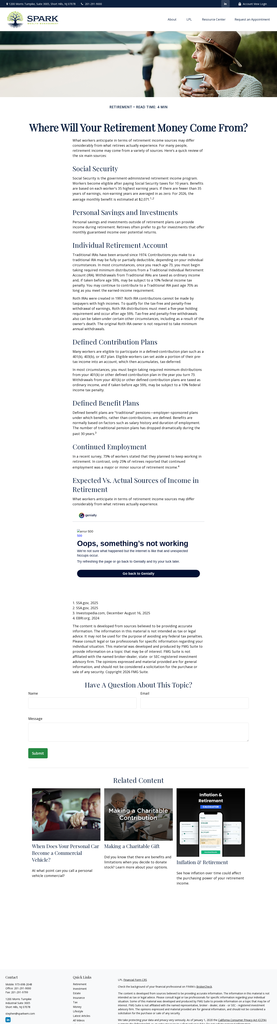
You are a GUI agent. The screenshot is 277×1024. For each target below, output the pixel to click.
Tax (75, 1002)
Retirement (79, 984)
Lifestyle (78, 1011)
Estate (77, 993)
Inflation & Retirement (202, 862)
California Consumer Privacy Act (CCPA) (242, 1020)
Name (33, 693)
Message (35, 718)
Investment (80, 988)
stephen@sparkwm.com (20, 1013)
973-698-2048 (23, 984)
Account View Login (255, 4)
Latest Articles (81, 1016)
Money (77, 1007)
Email (144, 693)
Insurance (79, 997)
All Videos (79, 1020)
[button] (172, 19)
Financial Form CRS (135, 980)
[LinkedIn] (225, 4)
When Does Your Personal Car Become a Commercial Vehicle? (65, 853)
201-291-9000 (93, 4)
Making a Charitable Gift (132, 846)
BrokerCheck (204, 986)
